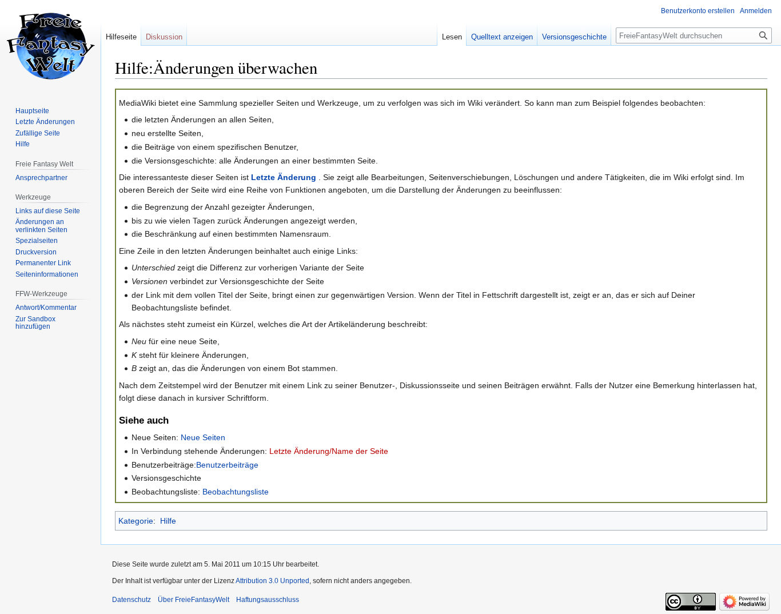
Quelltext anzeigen (502, 37)
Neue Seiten (203, 437)
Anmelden (756, 11)
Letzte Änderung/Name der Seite (328, 451)
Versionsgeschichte (574, 37)
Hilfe (168, 520)
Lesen (452, 37)
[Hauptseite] (50, 45)
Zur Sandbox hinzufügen (35, 323)
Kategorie (135, 520)
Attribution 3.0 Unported (272, 581)
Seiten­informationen (46, 274)
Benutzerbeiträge (227, 464)
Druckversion (36, 252)
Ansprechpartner (41, 178)
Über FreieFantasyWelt (193, 600)
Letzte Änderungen (45, 122)
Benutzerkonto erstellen (698, 11)
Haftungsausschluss (267, 600)
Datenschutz (131, 600)
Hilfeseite (121, 37)
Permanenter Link (43, 263)
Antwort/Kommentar (46, 308)
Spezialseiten (36, 241)
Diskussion (164, 37)
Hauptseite (32, 111)
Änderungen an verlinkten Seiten (41, 226)
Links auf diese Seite (47, 211)
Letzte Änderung (283, 177)
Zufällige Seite (37, 133)
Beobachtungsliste (235, 491)
